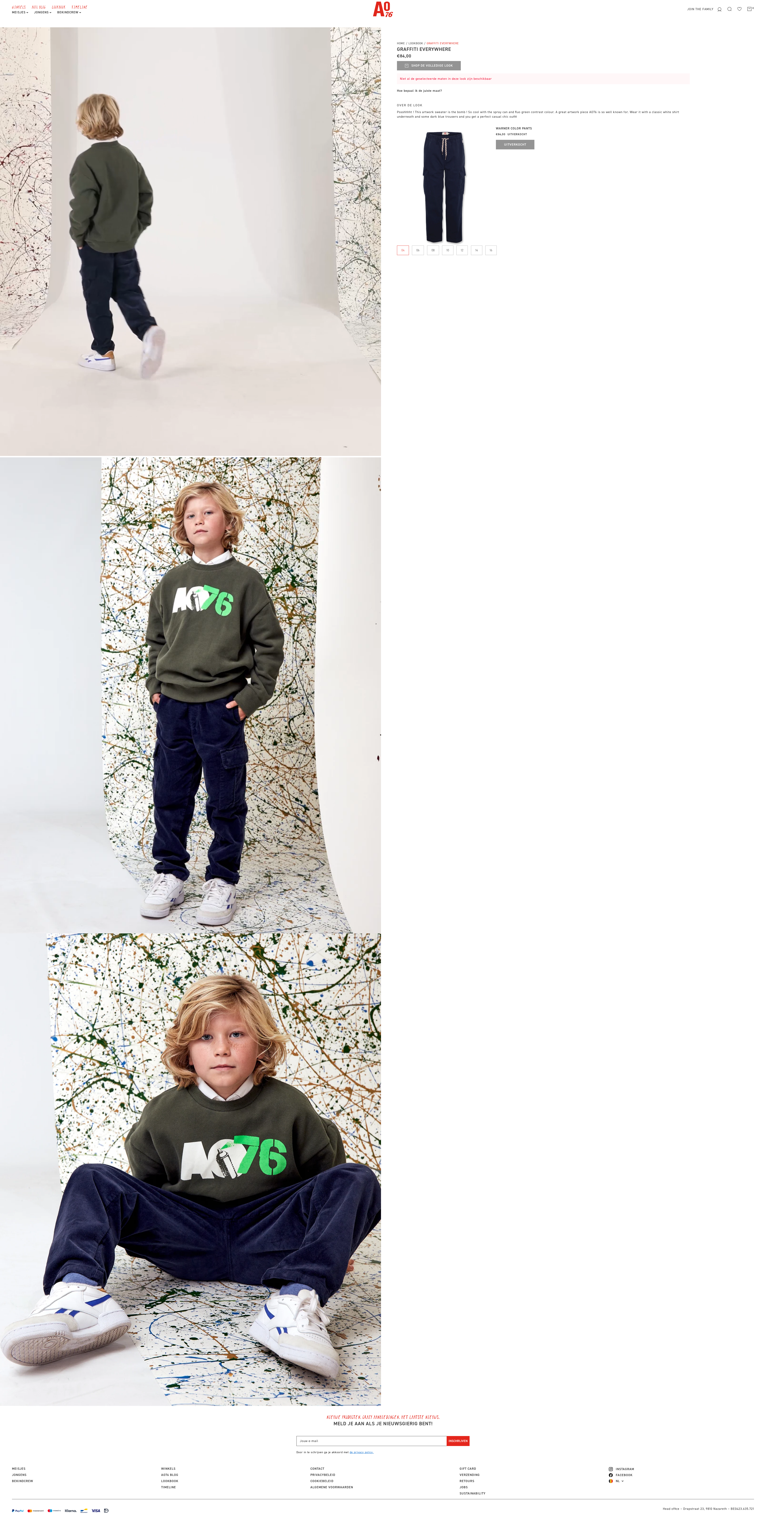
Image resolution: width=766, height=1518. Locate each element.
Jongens (42, 12)
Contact (317, 1469)
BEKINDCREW (68, 12)
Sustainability (473, 1493)
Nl (618, 1481)
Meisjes (19, 12)
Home (401, 43)
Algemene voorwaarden (331, 1487)
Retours (467, 1481)
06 (418, 250)
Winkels (19, 7)
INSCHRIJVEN (458, 1441)
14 (476, 250)
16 (491, 250)
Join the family (701, 9)
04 (403, 250)
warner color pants (514, 128)
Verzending (470, 1475)
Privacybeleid (322, 1475)
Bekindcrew (22, 1481)
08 (433, 250)
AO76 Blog (39, 7)
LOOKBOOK (59, 7)
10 (447, 250)
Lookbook (416, 43)
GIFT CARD (468, 1469)
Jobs (464, 1487)
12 (462, 250)
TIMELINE (80, 7)
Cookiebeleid (322, 1481)
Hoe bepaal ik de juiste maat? (419, 90)
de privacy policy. (362, 1452)
